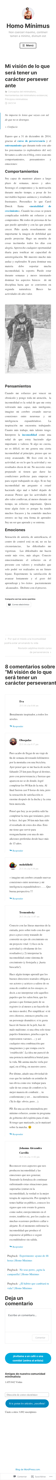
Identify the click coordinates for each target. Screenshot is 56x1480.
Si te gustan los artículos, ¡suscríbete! (27, 1403)
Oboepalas (25, 740)
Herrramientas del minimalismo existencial (26, 95)
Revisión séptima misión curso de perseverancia (28, 650)
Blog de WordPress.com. (28, 1469)
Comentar (40, 1337)
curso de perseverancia (31, 141)
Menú (30, 45)
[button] (28, 1358)
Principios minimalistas (16, 99)
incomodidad (30, 435)
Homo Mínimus (28, 25)
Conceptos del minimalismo (22, 91)
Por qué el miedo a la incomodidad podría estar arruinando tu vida (25, 640)
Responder (18, 726)
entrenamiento (13, 145)
